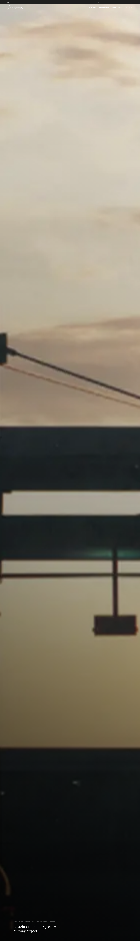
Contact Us (128, 2)
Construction (117, 7)
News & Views (117, 2)
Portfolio (129, 7)
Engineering (104, 7)
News (16, 922)
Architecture (91, 7)
